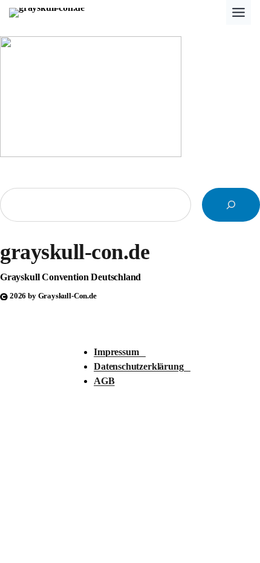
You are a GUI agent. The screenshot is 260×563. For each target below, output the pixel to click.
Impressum (120, 352)
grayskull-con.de (74, 252)
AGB (104, 381)
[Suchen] (231, 205)
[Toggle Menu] (238, 12)
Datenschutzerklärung (142, 366)
